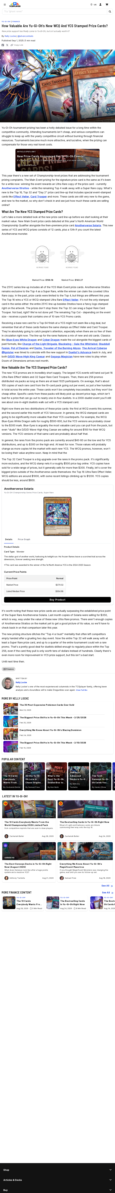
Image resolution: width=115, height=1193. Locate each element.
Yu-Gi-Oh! (6, 21)
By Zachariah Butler (11, 787)
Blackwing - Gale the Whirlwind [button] (77, 343)
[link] (14, 4)
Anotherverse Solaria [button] (88, 225)
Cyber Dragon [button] (51, 339)
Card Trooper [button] (38, 196)
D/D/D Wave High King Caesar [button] (26, 356)
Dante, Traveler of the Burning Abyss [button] (57, 348)
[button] (110, 11)
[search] (54, 11)
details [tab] (8, 539)
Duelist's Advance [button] (80, 352)
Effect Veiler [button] (21, 196)
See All (105, 885)
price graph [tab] (24, 539)
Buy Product (57, 599)
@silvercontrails (25, 36)
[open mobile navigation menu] (4, 4)
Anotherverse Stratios (15, 188)
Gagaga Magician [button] (62, 356)
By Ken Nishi (53, 787)
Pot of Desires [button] (20, 348)
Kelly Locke (10, 36)
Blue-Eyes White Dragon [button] (21, 339)
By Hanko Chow (99, 787)
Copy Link (18, 45)
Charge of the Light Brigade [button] (39, 343)
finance (16, 21)
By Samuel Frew (33, 787)
